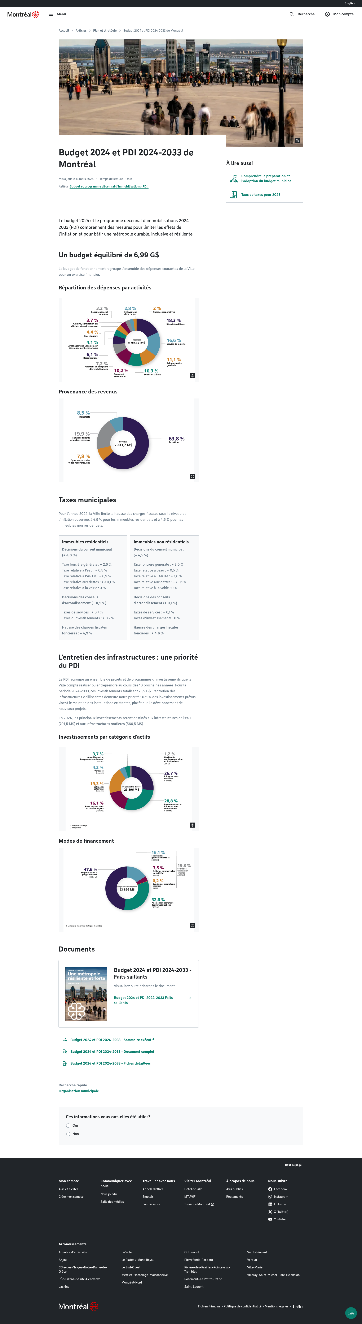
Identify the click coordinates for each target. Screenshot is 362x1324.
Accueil (64, 30)
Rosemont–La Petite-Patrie (203, 1279)
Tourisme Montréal (197, 1204)
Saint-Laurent (194, 1286)
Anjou (63, 1260)
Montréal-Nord (132, 1282)
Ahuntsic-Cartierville (73, 1252)
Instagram (281, 1196)
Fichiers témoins (209, 1306)
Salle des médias (112, 1201)
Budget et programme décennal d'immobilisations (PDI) (109, 186)
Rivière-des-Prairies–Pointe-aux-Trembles (207, 1269)
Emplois (148, 1196)
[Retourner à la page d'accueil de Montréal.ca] (23, 14)
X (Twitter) (281, 1211)
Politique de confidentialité (242, 1306)
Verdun (252, 1260)
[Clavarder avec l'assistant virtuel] (351, 1313)
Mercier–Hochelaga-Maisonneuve (145, 1275)
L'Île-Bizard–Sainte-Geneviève (79, 1279)
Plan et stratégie (105, 30)
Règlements (234, 1196)
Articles (81, 30)
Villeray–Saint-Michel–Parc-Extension (273, 1275)
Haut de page (293, 1164)
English (350, 3)
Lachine (64, 1286)
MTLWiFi (190, 1196)
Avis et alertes (68, 1189)
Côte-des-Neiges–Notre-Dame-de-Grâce (83, 1269)
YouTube (280, 1219)
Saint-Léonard (257, 1252)
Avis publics (234, 1189)
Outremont (191, 1252)
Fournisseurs (151, 1204)
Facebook (280, 1189)
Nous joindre (109, 1194)
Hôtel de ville (193, 1189)
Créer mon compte (71, 1196)
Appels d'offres (152, 1189)
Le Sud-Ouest (131, 1267)
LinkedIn (280, 1204)
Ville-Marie (254, 1267)
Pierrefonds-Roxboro (198, 1260)
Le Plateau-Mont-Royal (138, 1260)
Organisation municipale (79, 1091)
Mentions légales (276, 1306)
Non (75, 1134)
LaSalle (127, 1252)
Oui (75, 1125)
